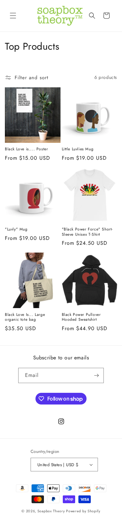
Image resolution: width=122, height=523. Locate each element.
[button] (13, 15)
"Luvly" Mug (16, 229)
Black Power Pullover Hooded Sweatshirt (81, 317)
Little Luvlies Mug (78, 149)
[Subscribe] (96, 375)
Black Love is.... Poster (26, 149)
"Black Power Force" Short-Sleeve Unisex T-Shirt (87, 232)
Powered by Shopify (83, 511)
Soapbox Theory (51, 511)
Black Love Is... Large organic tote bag (25, 317)
